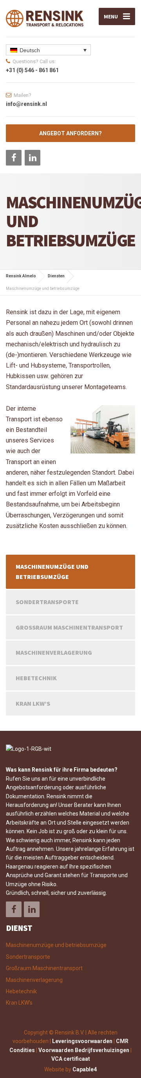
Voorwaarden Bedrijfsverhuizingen (83, 1050)
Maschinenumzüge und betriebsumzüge (52, 572)
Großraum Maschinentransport (69, 627)
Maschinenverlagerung (54, 652)
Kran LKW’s (33, 703)
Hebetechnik (36, 678)
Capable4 (84, 1069)
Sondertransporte (47, 602)
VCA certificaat (70, 1059)
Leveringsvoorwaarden (82, 1041)
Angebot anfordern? (70, 133)
